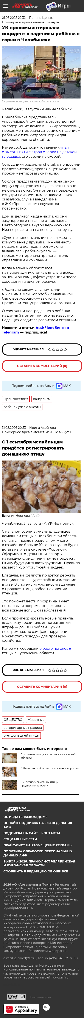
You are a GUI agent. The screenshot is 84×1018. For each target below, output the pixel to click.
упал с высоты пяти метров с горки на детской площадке (39, 152)
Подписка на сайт (20, 833)
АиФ (36, 516)
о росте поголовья (55, 648)
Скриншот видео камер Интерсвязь (30, 101)
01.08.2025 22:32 (14, 18)
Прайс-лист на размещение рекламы (37, 845)
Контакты (50, 833)
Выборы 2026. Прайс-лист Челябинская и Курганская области (39, 863)
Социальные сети (20, 839)
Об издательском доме (25, 817)
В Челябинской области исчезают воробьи (49, 768)
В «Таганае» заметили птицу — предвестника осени (40, 783)
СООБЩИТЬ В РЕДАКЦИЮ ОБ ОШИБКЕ (35, 871)
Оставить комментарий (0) (42, 366)
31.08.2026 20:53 (14, 428)
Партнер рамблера (40, 997)
